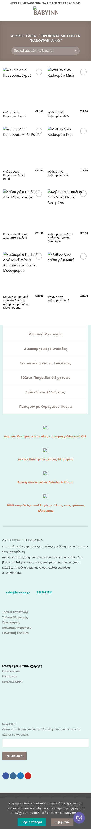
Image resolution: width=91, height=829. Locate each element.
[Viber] (79, 818)
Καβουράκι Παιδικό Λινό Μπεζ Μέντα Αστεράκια (60, 237)
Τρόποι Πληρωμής (15, 617)
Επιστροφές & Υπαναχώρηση (22, 666)
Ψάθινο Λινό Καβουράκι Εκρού (14, 114)
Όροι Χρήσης (11, 622)
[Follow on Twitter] (20, 775)
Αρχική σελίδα (23, 36)
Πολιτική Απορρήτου (16, 628)
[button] (5, 14)
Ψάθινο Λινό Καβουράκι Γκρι (58, 173)
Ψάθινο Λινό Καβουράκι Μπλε (58, 114)
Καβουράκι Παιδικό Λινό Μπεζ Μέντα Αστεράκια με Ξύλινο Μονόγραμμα (16, 302)
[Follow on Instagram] (13, 775)
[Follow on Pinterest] (28, 775)
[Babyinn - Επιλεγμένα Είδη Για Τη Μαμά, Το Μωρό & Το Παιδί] (45, 13)
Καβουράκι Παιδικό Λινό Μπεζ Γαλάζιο (15, 236)
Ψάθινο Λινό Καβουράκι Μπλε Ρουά (14, 175)
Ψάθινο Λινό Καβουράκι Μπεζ (58, 298)
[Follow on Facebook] (5, 775)
